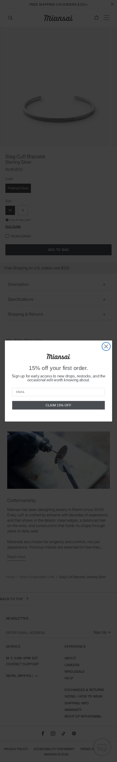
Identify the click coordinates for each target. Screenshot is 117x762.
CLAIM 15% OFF (58, 405)
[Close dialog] (106, 346)
